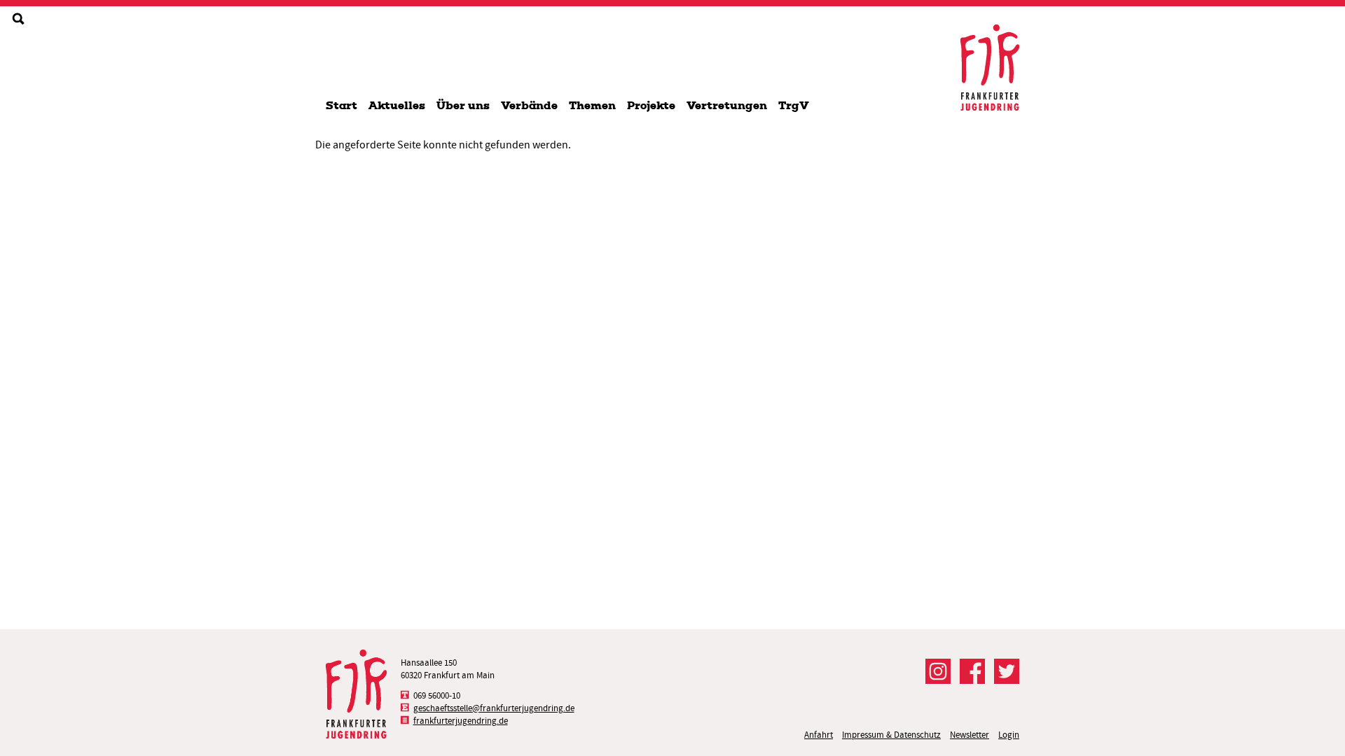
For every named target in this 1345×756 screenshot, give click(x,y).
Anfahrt (818, 735)
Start (341, 105)
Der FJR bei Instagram (938, 671)
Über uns (463, 105)
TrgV (793, 105)
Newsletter (969, 735)
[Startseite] (989, 67)
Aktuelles (396, 105)
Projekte (651, 105)
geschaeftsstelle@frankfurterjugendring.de (493, 708)
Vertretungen (727, 105)
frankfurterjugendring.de (460, 721)
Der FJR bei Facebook (972, 671)
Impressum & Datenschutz (891, 735)
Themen (592, 105)
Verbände (529, 105)
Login (1008, 735)
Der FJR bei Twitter (1006, 671)
